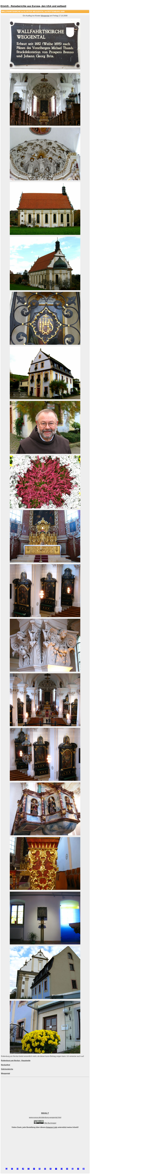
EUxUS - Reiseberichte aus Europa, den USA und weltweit (33, 6)
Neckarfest (5, 1065)
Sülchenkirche (7, 1069)
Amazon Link (51, 1127)
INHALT (45, 1113)
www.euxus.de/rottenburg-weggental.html (45, 1117)
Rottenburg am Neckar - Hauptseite (15, 1060)
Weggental (45, 16)
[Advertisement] (45, 1094)
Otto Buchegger (50, 1123)
